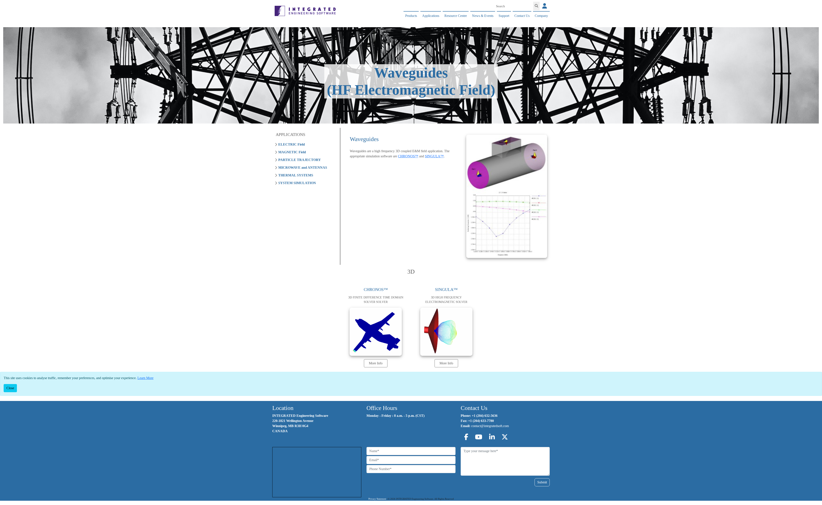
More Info (376, 363)
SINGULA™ (434, 156)
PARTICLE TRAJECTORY (299, 160)
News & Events (482, 16)
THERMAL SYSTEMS (295, 175)
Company (541, 16)
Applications (430, 16)
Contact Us (522, 16)
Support (504, 16)
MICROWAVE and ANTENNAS (302, 167)
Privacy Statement (377, 499)
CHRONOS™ (408, 156)
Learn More (145, 378)
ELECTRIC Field (291, 144)
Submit (542, 482)
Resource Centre (455, 16)
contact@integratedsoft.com (490, 426)
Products (411, 16)
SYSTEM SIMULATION (297, 183)
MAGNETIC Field (292, 152)
